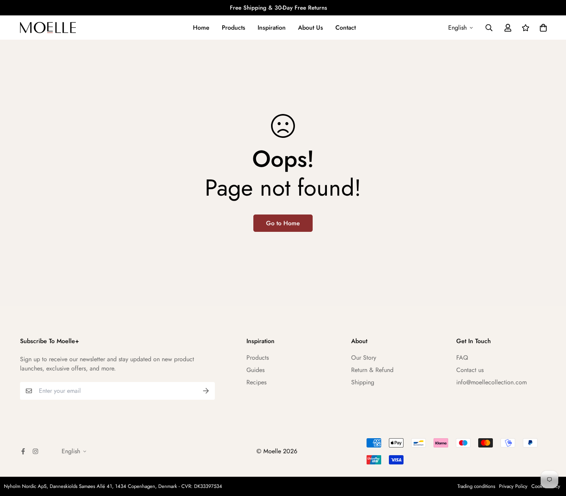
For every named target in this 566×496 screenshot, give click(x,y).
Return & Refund (372, 369)
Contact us (470, 369)
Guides (255, 369)
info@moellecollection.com (491, 382)
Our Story (363, 357)
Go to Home (283, 223)
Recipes (256, 382)
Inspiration (272, 27)
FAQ (462, 357)
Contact (345, 27)
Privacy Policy (513, 486)
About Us (310, 27)
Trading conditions (476, 486)
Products (233, 27)
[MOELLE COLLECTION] (48, 27)
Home (201, 27)
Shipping (362, 382)
